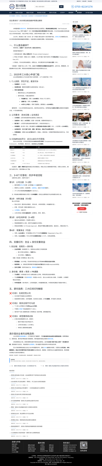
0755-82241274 (84, 6)
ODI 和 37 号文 (44, 451)
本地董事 (42, 188)
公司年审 (42, 447)
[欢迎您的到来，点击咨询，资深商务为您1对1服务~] (89, 11)
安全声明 (14, 450)
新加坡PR (16, 355)
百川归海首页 (12, 15)
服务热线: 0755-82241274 (70, 445)
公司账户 (20, 309)
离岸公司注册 (52, 12)
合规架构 (31, 344)
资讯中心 (18, 15)
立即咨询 (82, 208)
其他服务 (51, 451)
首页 (10, 12)
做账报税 (71, 12)
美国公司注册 (29, 12)
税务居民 (29, 277)
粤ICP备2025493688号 (51, 464)
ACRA (35, 185)
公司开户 (62, 12)
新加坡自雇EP (23, 336)
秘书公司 (21, 185)
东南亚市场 (22, 28)
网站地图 (90, 1)
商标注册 (51, 447)
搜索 (61, 6)
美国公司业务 (31, 447)
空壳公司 (57, 36)
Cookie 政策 (15, 452)
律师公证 (51, 445)
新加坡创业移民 (22, 355)
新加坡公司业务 (32, 449)
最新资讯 (79, 1)
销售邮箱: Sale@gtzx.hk (69, 449)
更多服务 (79, 12)
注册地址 (34, 188)
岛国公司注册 (31, 451)
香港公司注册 (19, 12)
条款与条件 (14, 444)
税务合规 (50, 339)
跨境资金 (34, 267)
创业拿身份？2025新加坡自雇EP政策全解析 (38, 15)
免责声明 (14, 446)
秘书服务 (51, 449)
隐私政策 (84, 1)
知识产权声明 (15, 448)
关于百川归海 (89, 12)
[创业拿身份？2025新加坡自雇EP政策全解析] (12, 6)
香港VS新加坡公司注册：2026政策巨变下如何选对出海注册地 (29, 366)
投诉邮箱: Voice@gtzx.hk (69, 451)
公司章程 (17, 210)
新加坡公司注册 (41, 12)
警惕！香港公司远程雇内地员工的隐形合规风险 (57, 366)
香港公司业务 (24, 15)
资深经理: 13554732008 (69, 447)
